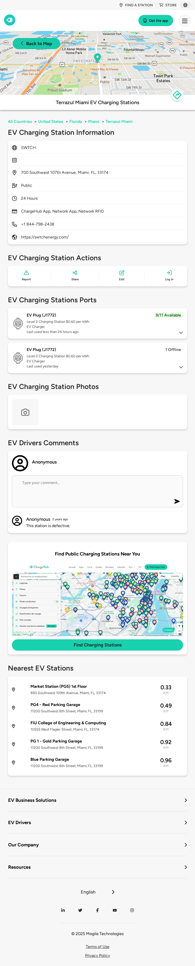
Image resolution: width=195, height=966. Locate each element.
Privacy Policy (97, 955)
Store (171, 5)
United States (50, 121)
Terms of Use (97, 946)
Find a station (139, 5)
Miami (93, 121)
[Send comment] (177, 501)
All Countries (20, 121)
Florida (75, 121)
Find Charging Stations (98, 645)
